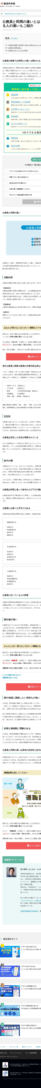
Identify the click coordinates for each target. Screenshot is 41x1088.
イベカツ (3, 1047)
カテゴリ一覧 (14, 1047)
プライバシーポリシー (16, 1053)
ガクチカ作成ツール (19, 123)
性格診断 (14, 116)
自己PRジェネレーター (20, 109)
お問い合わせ (3, 1053)
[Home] (1, 13)
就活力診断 (15, 146)
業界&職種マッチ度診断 (20, 102)
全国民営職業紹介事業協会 (29, 911)
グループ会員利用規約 (31, 1053)
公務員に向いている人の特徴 (18, 50)
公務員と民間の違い (15, 48)
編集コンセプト (27, 1047)
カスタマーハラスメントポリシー (9, 1056)
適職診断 (14, 95)
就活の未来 (7, 3)
